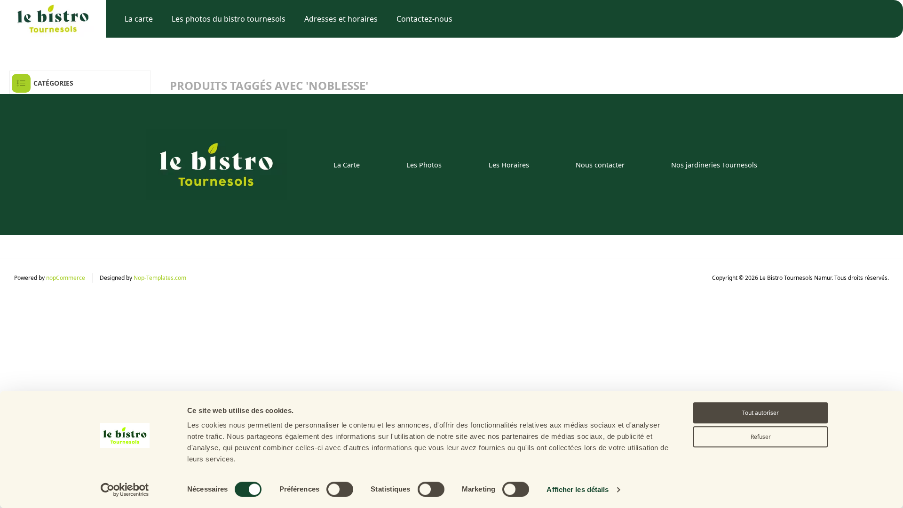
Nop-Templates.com (160, 278)
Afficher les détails (578, 489)
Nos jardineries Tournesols (714, 164)
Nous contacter (600, 164)
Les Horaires (509, 164)
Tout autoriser (760, 413)
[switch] (339, 489)
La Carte (346, 164)
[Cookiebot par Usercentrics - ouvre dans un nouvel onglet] (125, 490)
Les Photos (424, 164)
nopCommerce (65, 278)
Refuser (761, 437)
